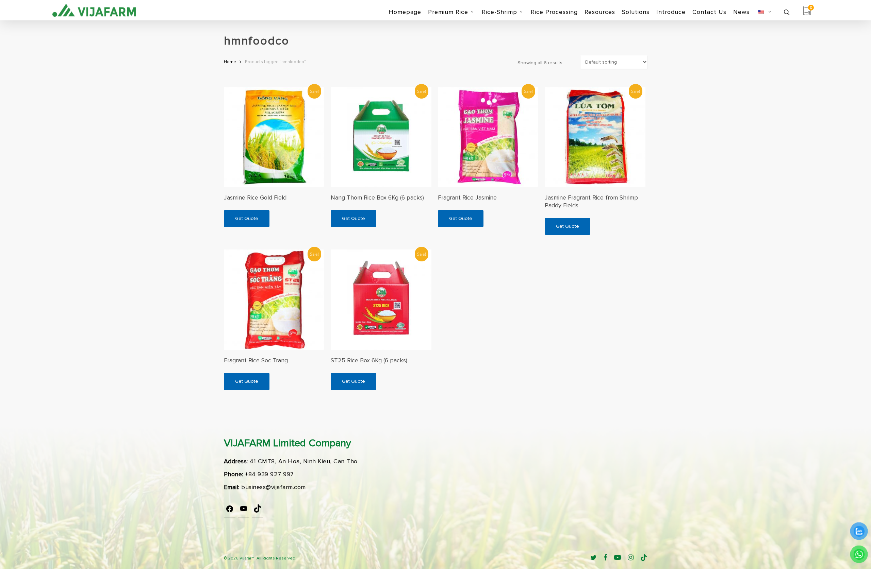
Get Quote (246, 218)
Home (230, 62)
